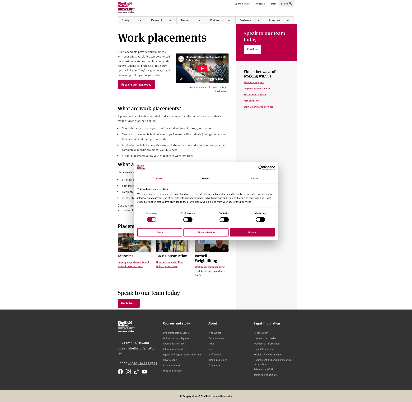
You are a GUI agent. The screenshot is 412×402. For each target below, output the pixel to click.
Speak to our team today (136, 84)
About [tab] (254, 178)
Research (157, 20)
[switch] (187, 219)
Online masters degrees (176, 338)
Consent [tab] (158, 178)
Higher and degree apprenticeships (182, 354)
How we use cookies (265, 338)
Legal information (263, 349)
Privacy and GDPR (263, 369)
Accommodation (172, 365)
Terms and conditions (266, 374)
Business (245, 20)
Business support (254, 82)
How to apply (170, 359)
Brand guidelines (217, 359)
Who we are (214, 332)
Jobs (210, 349)
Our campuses (216, 338)
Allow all (252, 232)
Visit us (214, 20)
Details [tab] (206, 178)
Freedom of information (267, 343)
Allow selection (206, 232)
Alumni (185, 20)
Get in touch (128, 303)
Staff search (214, 354)
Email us (254, 49)
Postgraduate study (173, 343)
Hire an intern (251, 100)
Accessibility (261, 332)
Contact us (214, 365)
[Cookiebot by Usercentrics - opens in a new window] (261, 167)
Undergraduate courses (176, 332)
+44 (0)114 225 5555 (142, 362)
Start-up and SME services (258, 106)
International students (175, 349)
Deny (160, 232)
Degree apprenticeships (257, 88)
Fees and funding (172, 370)
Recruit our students (255, 94)
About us (274, 20)
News (211, 343)
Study (125, 20)
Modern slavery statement (268, 354)
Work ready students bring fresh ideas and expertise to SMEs (210, 271)
